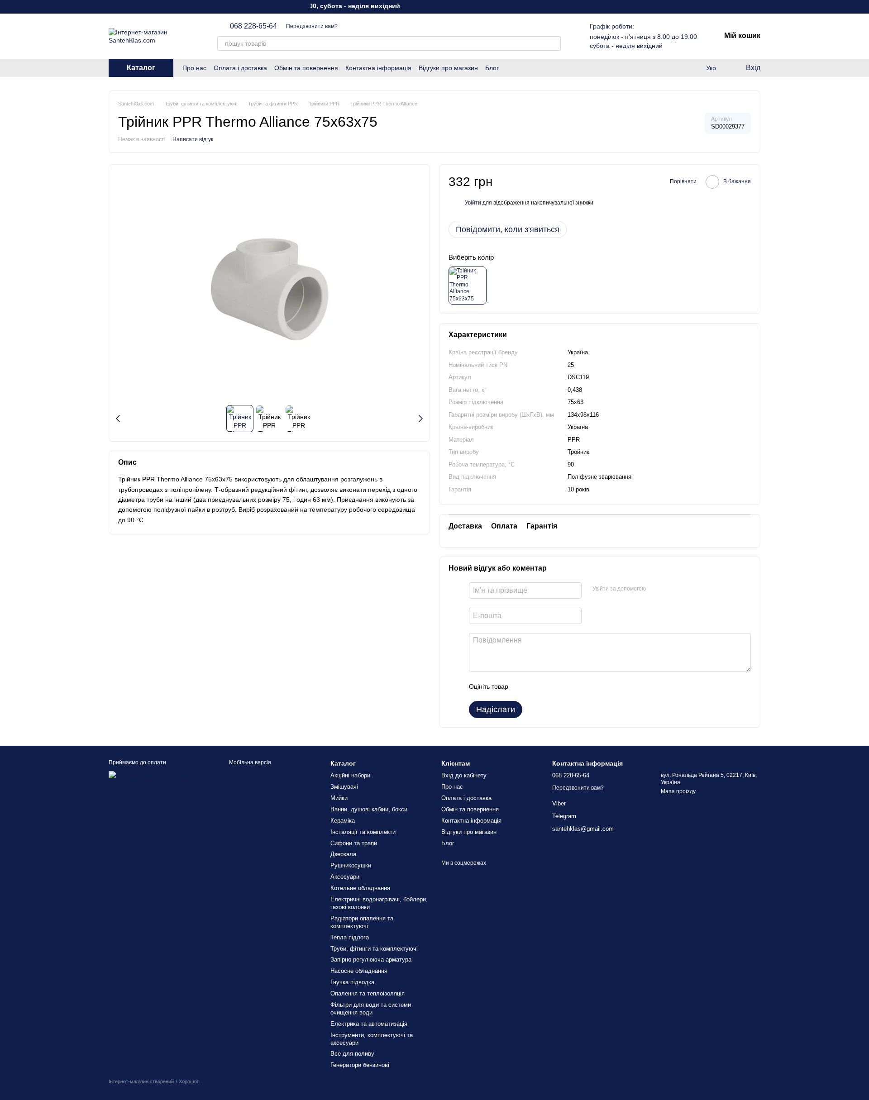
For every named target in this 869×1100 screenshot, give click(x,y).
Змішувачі (344, 786)
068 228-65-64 (253, 26)
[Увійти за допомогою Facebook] (655, 589)
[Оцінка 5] (581, 686)
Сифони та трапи (353, 843)
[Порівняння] (692, 67)
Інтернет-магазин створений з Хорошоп (154, 1081)
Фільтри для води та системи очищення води (370, 1008)
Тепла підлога (349, 937)
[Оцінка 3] (552, 686)
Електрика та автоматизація (368, 1023)
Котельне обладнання (360, 888)
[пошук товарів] (553, 43)
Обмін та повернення (306, 67)
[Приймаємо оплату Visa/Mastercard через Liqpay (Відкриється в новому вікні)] (157, 777)
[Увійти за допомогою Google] (670, 589)
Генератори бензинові (359, 1065)
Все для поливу (352, 1053)
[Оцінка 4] (566, 686)
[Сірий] (468, 286)
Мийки (339, 798)
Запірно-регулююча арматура (370, 959)
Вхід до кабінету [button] (464, 775)
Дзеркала (343, 854)
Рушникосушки (350, 865)
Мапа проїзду (678, 791)
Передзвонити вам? (312, 26)
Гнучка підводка (352, 982)
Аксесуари (344, 876)
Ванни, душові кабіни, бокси (368, 809)
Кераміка (342, 820)
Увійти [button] (473, 203)
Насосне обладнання (358, 970)
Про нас (194, 67)
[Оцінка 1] (523, 686)
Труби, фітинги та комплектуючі (374, 948)
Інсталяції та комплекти (363, 832)
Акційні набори (350, 775)
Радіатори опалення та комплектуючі (361, 922)
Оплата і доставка (240, 67)
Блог (492, 67)
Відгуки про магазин (448, 67)
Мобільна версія (249, 762)
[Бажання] (674, 67)
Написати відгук (192, 139)
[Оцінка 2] (537, 686)
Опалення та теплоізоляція (367, 993)
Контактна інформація (378, 67)
